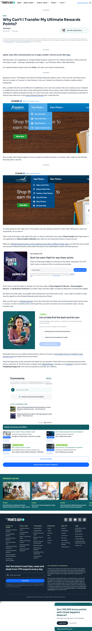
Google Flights (37, 528)
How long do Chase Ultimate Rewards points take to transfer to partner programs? (73, 506)
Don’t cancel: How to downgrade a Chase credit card (43, 506)
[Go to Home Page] (8, 3)
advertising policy (9, 41)
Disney (49, 543)
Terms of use (78, 536)
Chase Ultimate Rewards (35, 95)
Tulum (49, 538)
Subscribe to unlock (80, 270)
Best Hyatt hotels (38, 545)
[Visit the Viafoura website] (48, 422)
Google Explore (38, 530)
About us (63, 528)
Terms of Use (11, 585)
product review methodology (23, 41)
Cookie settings (79, 539)
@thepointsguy (47, 364)
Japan (49, 530)
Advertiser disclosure (82, 3)
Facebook (69, 364)
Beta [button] (47, 379)
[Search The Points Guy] (90, 3)
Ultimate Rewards (26, 301)
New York (49, 533)
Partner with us (65, 547)
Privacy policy (79, 534)
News (5, 16)
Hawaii (49, 528)
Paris (48, 535)
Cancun (49, 540)
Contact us (64, 535)
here (68, 55)
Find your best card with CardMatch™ (46, 464)
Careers (63, 533)
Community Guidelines (35, 382)
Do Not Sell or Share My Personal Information (80, 529)
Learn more (62, 623)
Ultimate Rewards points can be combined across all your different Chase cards (40, 244)
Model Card (78, 545)
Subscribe (25, 581)
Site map (63, 538)
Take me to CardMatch (50, 344)
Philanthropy (64, 530)
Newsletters (64, 540)
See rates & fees (6, 453)
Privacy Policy (56, 275)
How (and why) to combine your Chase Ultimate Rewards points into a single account (16, 506)
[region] (31, 405)
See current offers (46, 459)
